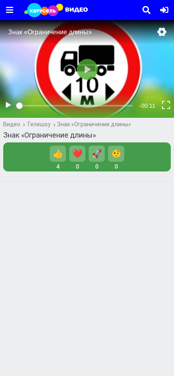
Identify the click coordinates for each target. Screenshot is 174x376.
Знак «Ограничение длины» (94, 124)
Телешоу (39, 124)
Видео (11, 124)
